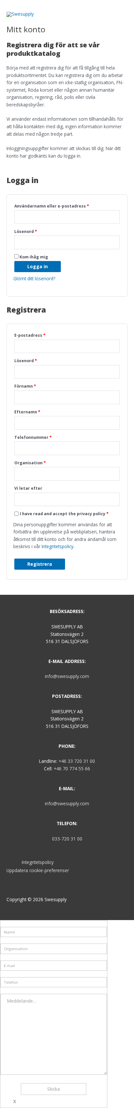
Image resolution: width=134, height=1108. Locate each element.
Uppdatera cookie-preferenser (38, 870)
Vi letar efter (28, 488)
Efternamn (27, 412)
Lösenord (25, 231)
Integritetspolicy (58, 546)
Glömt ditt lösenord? (34, 278)
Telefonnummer (33, 437)
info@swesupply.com (67, 676)
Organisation (30, 463)
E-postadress (30, 335)
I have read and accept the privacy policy (64, 513)
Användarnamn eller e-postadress (51, 206)
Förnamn (25, 386)
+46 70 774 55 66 (72, 768)
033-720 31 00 (67, 839)
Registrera (39, 564)
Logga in (37, 266)
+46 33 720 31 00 (77, 761)
